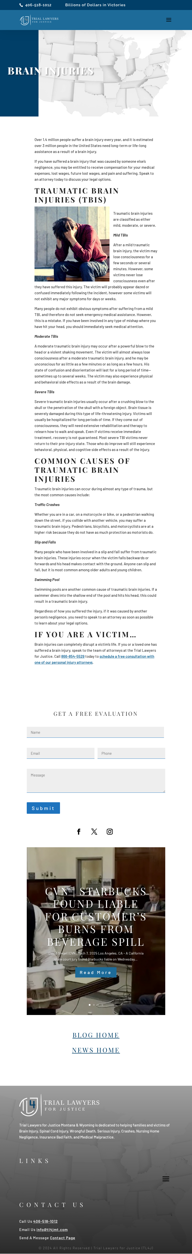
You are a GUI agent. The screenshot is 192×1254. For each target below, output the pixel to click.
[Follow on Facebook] (79, 832)
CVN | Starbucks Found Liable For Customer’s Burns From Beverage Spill (96, 916)
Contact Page (62, 1238)
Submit (43, 808)
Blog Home (96, 1034)
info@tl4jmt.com (52, 1229)
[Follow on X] (94, 832)
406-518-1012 (38, 5)
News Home (96, 1050)
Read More (96, 972)
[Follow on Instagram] (110, 832)
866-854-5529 (72, 656)
